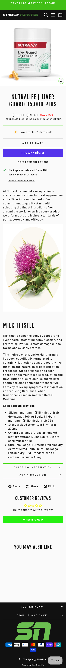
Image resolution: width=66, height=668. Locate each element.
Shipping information (33, 467)
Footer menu (32, 606)
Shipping (27, 118)
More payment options (33, 161)
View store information (21, 180)
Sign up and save (32, 615)
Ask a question (33, 474)
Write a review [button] (33, 519)
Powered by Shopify (33, 665)
